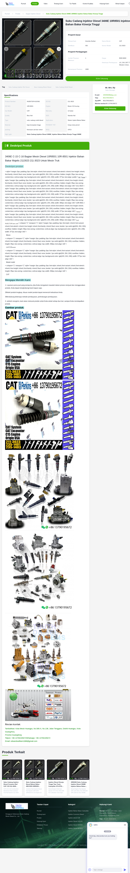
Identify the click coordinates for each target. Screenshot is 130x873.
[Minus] (125, 825)
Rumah (23, 3)
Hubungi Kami (104, 3)
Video (45, 3)
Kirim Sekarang (110, 108)
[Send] (125, 869)
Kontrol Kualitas (88, 3)
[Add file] (89, 869)
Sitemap (39, 828)
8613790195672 (108, 98)
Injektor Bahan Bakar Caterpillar (78, 811)
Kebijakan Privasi (42, 825)
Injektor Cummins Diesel (76, 814)
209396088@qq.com (110, 95)
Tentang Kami (58, 3)
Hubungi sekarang (12, 793)
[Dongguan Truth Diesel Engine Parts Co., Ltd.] (10, 4)
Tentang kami (41, 814)
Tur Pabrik (72, 3)
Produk (34, 3)
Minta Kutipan (120, 3)
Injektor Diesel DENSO (75, 825)
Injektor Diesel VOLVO (75, 821)
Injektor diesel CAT (74, 818)
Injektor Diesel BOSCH (75, 828)
